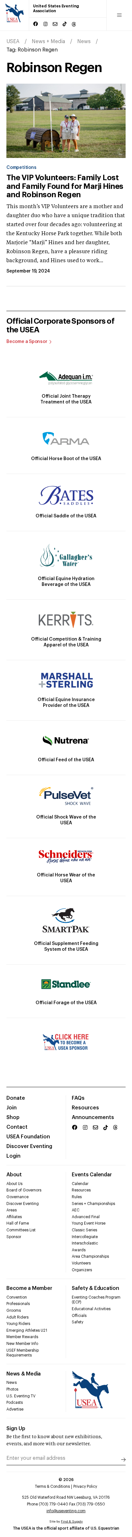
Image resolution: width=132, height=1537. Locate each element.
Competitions (21, 167)
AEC (75, 1210)
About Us (14, 1184)
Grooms (13, 1310)
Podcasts (14, 1402)
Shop (13, 1117)
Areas (11, 1210)
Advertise (14, 1409)
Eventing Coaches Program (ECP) (96, 1299)
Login (13, 1156)
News (84, 41)
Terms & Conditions (52, 1486)
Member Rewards (22, 1337)
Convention (16, 1297)
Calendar (80, 1184)
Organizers (82, 1270)
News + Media (48, 41)
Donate (15, 1098)
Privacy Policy (85, 1486)
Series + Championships (93, 1204)
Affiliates (14, 1217)
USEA (13, 41)
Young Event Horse (88, 1223)
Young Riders (18, 1324)
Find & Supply (72, 1521)
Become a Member (29, 1288)
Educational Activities (91, 1309)
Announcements (93, 1117)
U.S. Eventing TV (21, 1396)
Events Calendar (91, 1174)
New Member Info (22, 1344)
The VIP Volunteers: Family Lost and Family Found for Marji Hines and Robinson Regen (64, 186)
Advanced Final (86, 1217)
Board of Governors (23, 1190)
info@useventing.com (66, 1511)
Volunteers (81, 1263)
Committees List (21, 1230)
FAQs (78, 1098)
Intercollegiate (85, 1237)
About (14, 1174)
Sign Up (15, 1428)
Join (11, 1107)
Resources (85, 1107)
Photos (12, 1389)
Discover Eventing (29, 1146)
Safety (77, 1322)
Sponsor (13, 1237)
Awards (79, 1250)
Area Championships (90, 1256)
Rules (77, 1197)
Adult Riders (17, 1317)
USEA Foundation (28, 1136)
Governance (17, 1197)
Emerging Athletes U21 (26, 1330)
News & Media (23, 1373)
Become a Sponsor (26, 341)
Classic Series (84, 1230)
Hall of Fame (17, 1223)
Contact (17, 1127)
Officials (79, 1316)
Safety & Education (95, 1288)
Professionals (18, 1304)
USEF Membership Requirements (22, 1352)
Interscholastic (85, 1243)
